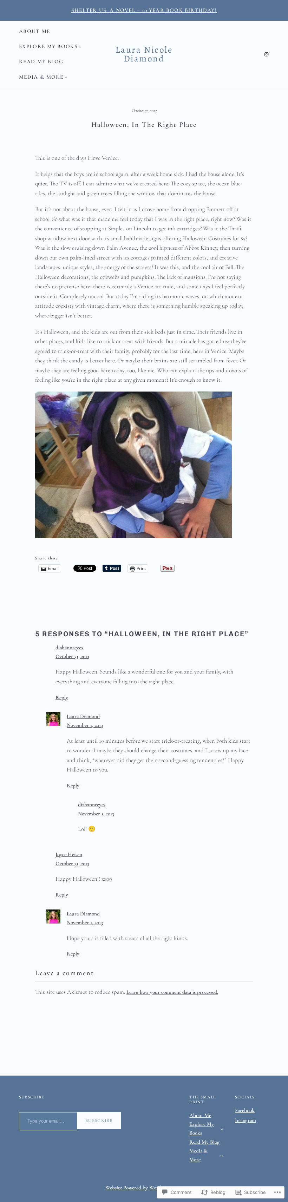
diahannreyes (69, 647)
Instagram (245, 1120)
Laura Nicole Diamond (144, 54)
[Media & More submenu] (66, 76)
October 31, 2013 (72, 656)
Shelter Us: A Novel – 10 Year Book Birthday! (144, 10)
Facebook (245, 1110)
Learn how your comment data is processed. (172, 992)
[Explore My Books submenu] (80, 46)
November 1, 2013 (85, 725)
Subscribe (99, 1120)
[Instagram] (266, 54)
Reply (61, 697)
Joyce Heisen (68, 854)
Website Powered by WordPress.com (143, 1187)
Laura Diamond (83, 716)
